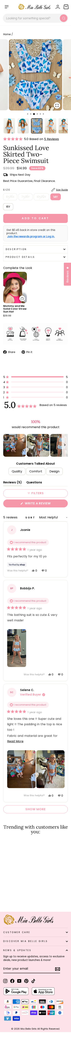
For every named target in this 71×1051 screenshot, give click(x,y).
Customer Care (16, 932)
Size (35, 189)
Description (16, 249)
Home (7, 34)
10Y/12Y (41, 197)
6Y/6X (10, 197)
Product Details (20, 257)
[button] (13, 139)
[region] (35, 445)
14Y (55, 197)
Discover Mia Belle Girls (25, 941)
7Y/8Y (25, 197)
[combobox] (35, 18)
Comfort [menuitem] (35, 471)
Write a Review (45, 504)
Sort (31, 517)
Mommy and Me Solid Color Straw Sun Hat (15, 308)
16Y (8, 207)
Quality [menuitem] (17, 471)
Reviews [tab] (12, 483)
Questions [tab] (34, 483)
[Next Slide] (65, 445)
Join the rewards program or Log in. (31, 236)
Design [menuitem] (54, 471)
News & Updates (17, 950)
